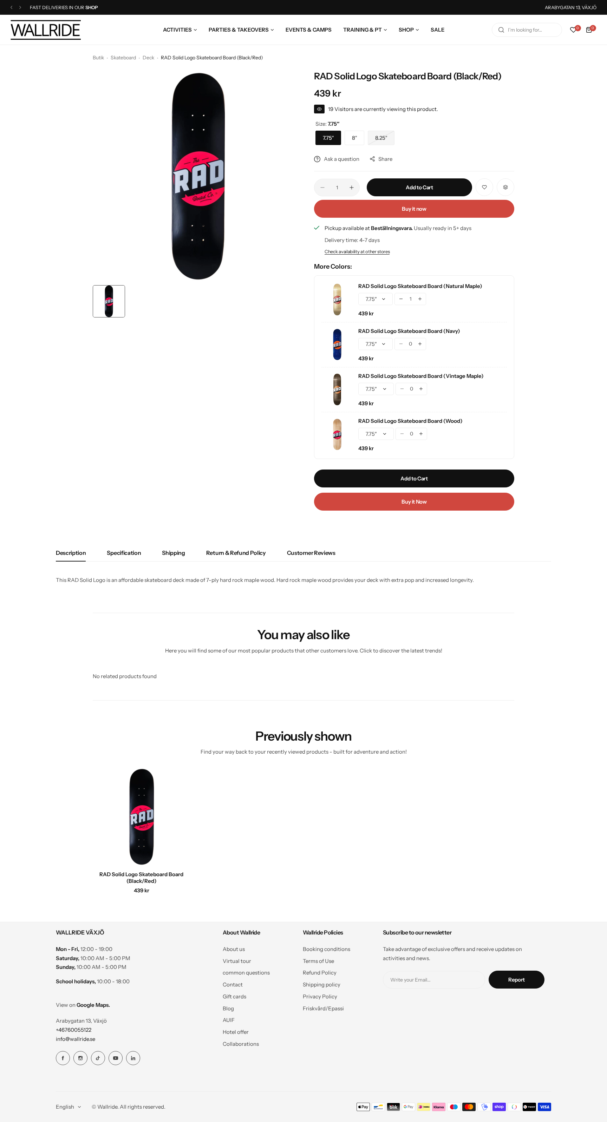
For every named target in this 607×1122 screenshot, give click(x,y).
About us (234, 949)
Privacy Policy (320, 996)
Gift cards (234, 996)
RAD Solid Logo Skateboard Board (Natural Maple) (420, 286)
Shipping (173, 552)
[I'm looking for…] (501, 30)
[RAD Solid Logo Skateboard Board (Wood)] (337, 434)
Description (71, 552)
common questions (246, 972)
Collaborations (241, 1044)
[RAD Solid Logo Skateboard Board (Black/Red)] (141, 817)
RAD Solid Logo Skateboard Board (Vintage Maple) (421, 376)
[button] (11, 7)
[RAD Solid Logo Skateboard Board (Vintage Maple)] (337, 389)
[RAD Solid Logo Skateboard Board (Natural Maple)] (337, 299)
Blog (228, 1008)
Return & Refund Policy (236, 552)
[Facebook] (63, 1058)
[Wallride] (46, 29)
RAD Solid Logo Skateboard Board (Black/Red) (141, 877)
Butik (98, 57)
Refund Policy (320, 972)
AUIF (229, 1020)
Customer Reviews (311, 552)
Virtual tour (237, 961)
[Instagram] (80, 1058)
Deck (148, 57)
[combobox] (527, 30)
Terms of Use (318, 961)
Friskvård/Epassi (323, 1008)
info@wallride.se (75, 1039)
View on (83, 1005)
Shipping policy (321, 984)
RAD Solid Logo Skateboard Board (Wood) (410, 421)
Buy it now (414, 208)
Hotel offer (236, 1032)
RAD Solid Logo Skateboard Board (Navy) (409, 331)
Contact (233, 984)
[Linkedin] (133, 1058)
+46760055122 (73, 1029)
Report (516, 979)
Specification (124, 552)
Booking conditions (326, 949)
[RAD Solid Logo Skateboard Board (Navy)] (337, 344)
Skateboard (123, 57)
